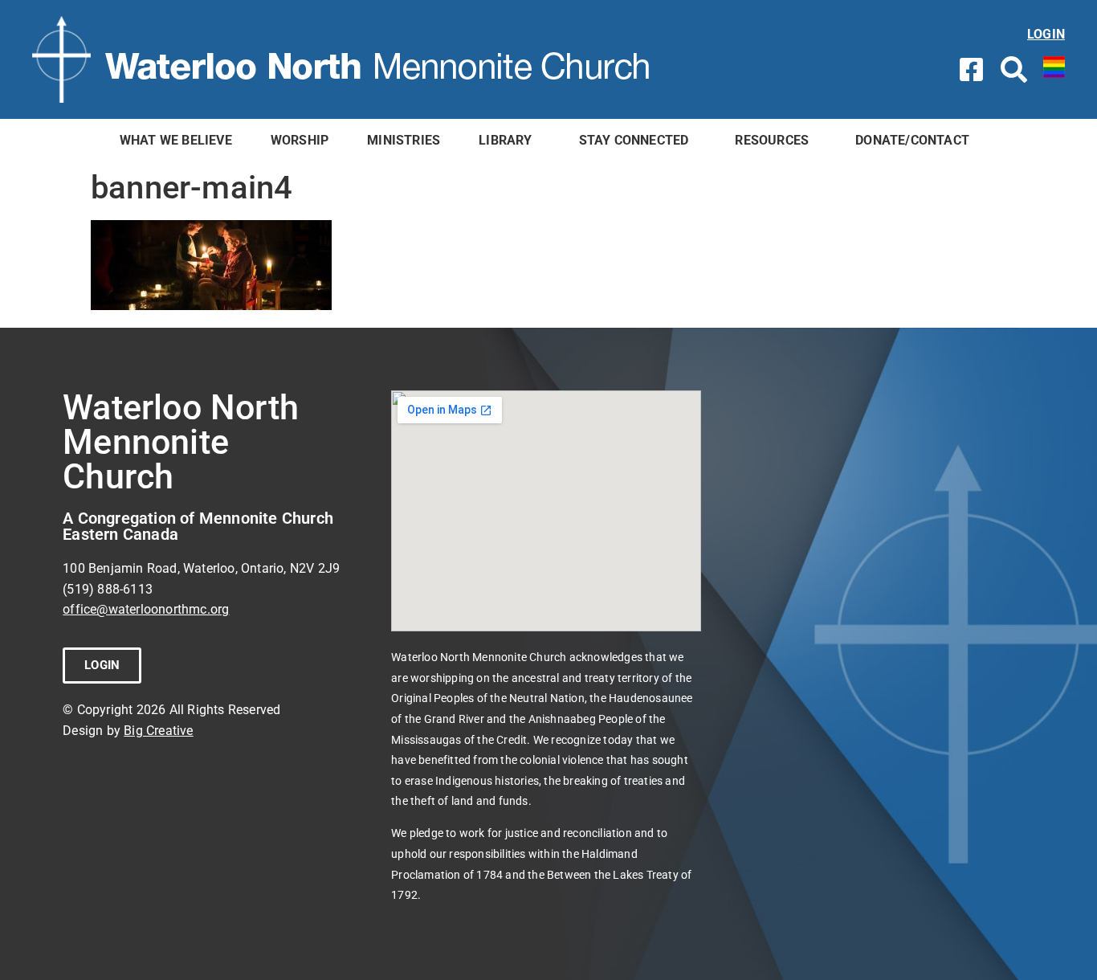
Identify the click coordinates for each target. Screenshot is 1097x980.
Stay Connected (634, 140)
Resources (772, 140)
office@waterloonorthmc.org (146, 609)
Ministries (403, 140)
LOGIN (1046, 34)
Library (505, 140)
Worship (299, 140)
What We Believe (176, 140)
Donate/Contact (912, 140)
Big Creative (158, 730)
